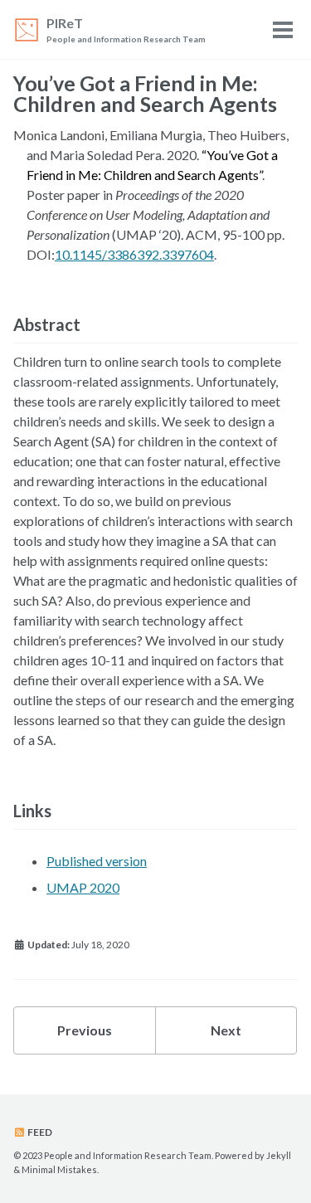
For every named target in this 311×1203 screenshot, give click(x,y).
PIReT (126, 29)
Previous (84, 1030)
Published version (96, 861)
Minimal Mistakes (59, 1169)
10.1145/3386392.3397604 (134, 254)
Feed (39, 1132)
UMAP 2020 (82, 887)
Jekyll (278, 1155)
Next (226, 1030)
